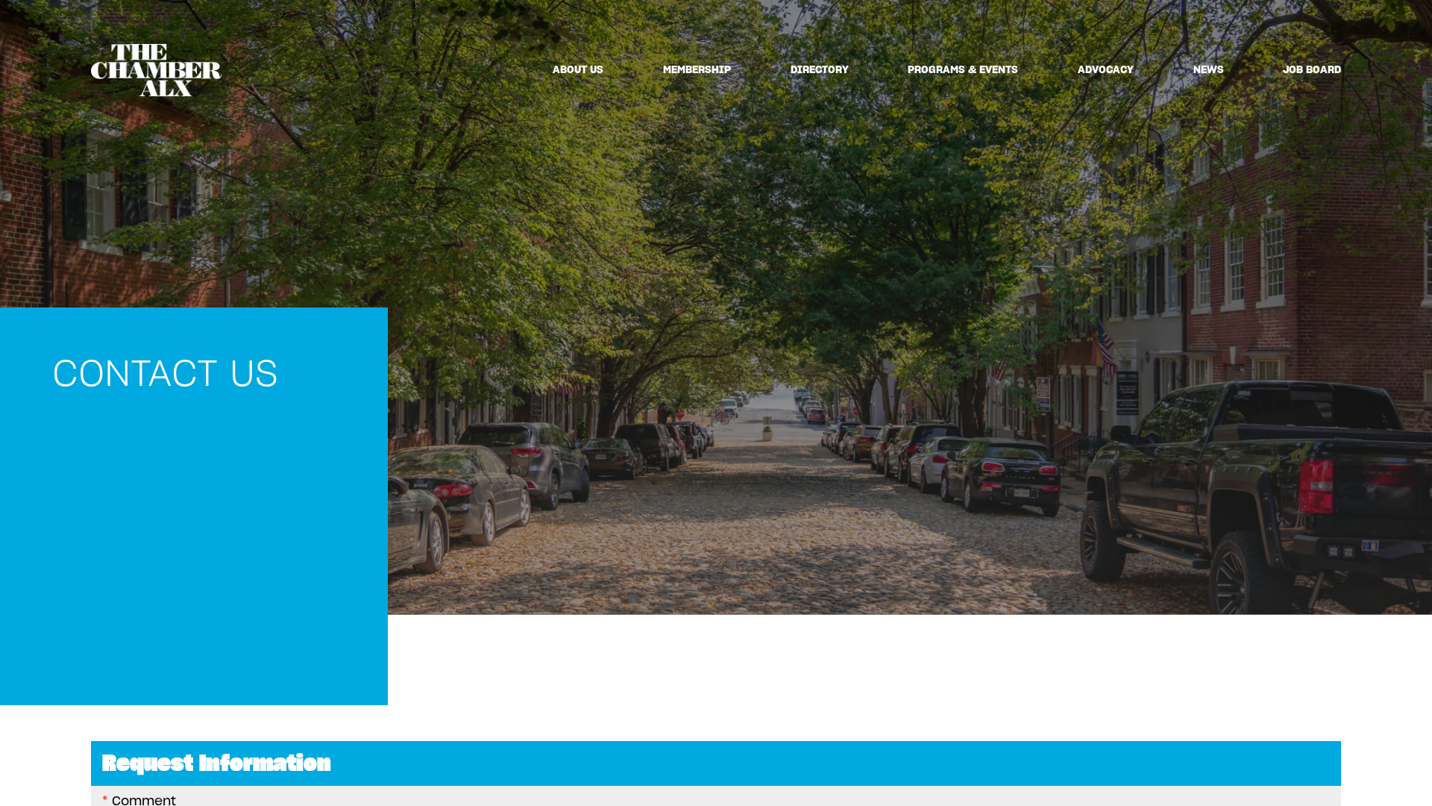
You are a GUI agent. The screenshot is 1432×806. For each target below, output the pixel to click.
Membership (697, 69)
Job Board (1312, 69)
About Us (578, 69)
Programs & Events (963, 69)
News (1208, 69)
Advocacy (1106, 69)
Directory (820, 69)
